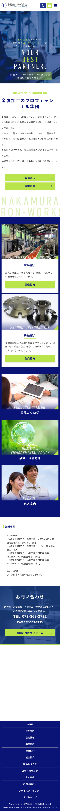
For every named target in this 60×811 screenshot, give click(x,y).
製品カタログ (30, 764)
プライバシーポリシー (30, 790)
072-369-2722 (34, 616)
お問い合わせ (30, 784)
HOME (30, 724)
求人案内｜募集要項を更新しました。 (25, 574)
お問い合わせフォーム (30, 633)
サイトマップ (30, 797)
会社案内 (30, 177)
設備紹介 (30, 284)
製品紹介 (30, 358)
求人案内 (30, 777)
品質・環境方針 (30, 770)
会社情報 (30, 737)
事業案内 (30, 186)
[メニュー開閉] (55, 5)
